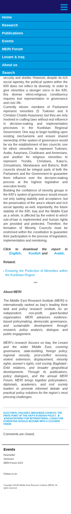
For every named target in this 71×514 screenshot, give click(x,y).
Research (10, 25)
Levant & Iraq (13, 57)
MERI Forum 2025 (13, 463)
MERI (12, 6)
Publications (12, 33)
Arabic (59, 253)
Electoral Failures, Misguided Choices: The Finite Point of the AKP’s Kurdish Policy (32, 414)
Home (7, 17)
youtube (37, 474)
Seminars (9, 459)
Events (8, 41)
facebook (30, 474)
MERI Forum (12, 49)
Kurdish (35, 253)
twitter (22, 474)
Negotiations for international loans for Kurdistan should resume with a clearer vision (33, 421)
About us (9, 65)
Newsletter (9, 455)
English (15, 253)
